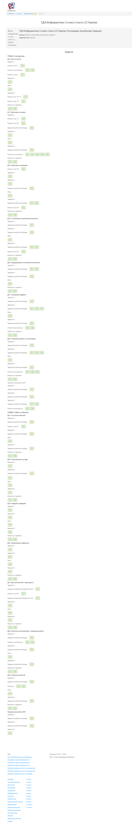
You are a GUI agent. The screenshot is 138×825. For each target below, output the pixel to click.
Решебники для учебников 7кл (19, 765)
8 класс (28, 799)
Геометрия (11, 790)
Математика (12, 804)
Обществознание (14, 807)
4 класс (28, 788)
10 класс (29, 804)
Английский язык (14, 782)
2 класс (28, 782)
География (11, 788)
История (11, 796)
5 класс (28, 790)
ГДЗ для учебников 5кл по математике (21, 768)
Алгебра (10, 779)
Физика (10, 816)
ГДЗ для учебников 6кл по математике (21, 771)
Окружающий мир (14, 810)
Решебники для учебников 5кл (19, 760)
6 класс (28, 793)
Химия (10, 821)
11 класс (29, 807)
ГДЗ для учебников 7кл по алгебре (20, 774)
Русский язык (12, 813)
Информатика (13, 793)
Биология (11, 785)
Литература (12, 799)
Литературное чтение (15, 802)
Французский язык (14, 818)
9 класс (28, 802)
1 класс (28, 779)
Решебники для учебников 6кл (19, 762)
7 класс (28, 796)
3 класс (28, 785)
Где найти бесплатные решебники (20, 757)
